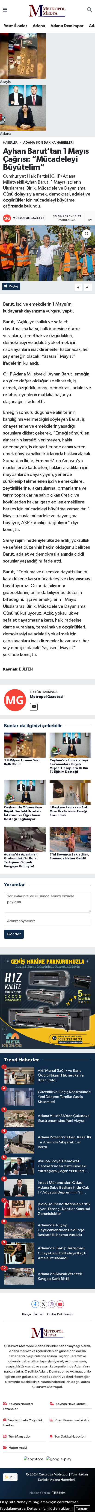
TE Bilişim (58, 1493)
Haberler (10, 142)
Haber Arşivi (18, 1447)
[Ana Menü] (5, 10)
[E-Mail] (34, 707)
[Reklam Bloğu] (47, 1002)
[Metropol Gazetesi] (15, 700)
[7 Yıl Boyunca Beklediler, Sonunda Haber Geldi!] (70, 839)
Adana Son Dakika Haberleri (48, 142)
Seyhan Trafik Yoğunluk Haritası (23, 1422)
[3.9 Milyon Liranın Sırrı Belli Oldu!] (25, 745)
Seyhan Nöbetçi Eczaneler (18, 1406)
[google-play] (58, 1460)
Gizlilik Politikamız (60, 1314)
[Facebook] (35, 1304)
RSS (12, 1477)
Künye (26, 1314)
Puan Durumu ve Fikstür (72, 1420)
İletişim (39, 1314)
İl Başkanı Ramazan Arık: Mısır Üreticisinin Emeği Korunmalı (69, 811)
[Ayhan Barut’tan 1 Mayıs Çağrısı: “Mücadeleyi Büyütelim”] (47, 253)
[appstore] (34, 1460)
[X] (43, 1304)
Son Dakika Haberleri (70, 1436)
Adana (39, 26)
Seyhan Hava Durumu (71, 1404)
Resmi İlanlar (15, 26)
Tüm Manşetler (19, 1436)
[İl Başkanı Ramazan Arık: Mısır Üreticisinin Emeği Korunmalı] (70, 792)
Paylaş (13, 286)
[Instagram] (52, 1304)
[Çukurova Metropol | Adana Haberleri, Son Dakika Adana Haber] (47, 10)
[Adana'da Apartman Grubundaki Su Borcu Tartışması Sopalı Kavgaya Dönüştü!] (25, 839)
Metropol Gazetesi (46, 697)
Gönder (14, 934)
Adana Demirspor (66, 26)
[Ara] (89, 10)
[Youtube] (60, 1304)
